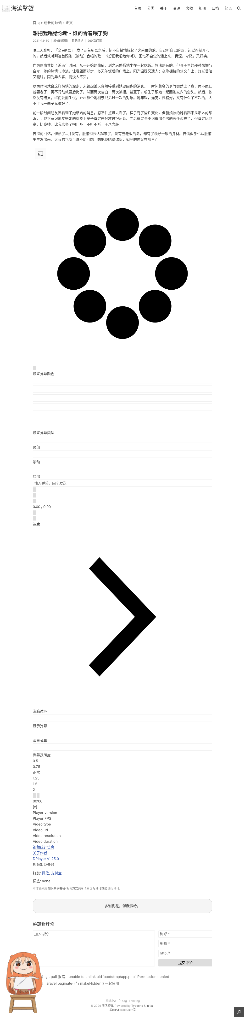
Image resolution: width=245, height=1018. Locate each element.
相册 (202, 8)
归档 (215, 8)
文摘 (189, 8)
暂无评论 (77, 40)
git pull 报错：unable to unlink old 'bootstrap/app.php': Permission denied (107, 976)
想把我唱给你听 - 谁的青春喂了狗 (70, 33)
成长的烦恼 (53, 22)
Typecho (137, 1005)
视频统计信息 (43, 847)
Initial (150, 1005)
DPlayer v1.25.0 (46, 858)
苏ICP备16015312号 (122, 1010)
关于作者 (40, 853)
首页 (137, 8)
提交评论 (185, 962)
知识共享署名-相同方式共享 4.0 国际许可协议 (77, 888)
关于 (163, 8)
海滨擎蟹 (22, 8)
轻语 (228, 8)
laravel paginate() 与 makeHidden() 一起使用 (82, 983)
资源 (176, 8)
